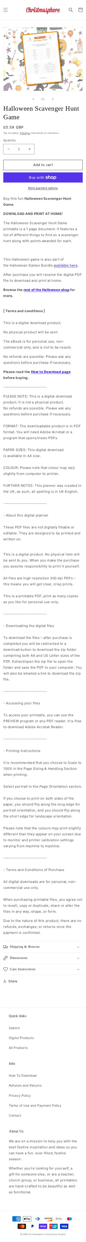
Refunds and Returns (25, 1085)
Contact (15, 1115)
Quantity (9, 140)
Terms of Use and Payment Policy (35, 1105)
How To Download (23, 1075)
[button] (5, 10)
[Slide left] (33, 99)
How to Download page (51, 372)
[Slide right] (53, 99)
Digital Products (21, 1038)
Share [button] (12, 981)
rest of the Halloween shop (46, 290)
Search (14, 1028)
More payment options (43, 188)
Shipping (25, 133)
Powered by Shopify (56, 1234)
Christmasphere (37, 1234)
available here (65, 265)
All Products (18, 1048)
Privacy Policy (20, 1095)
